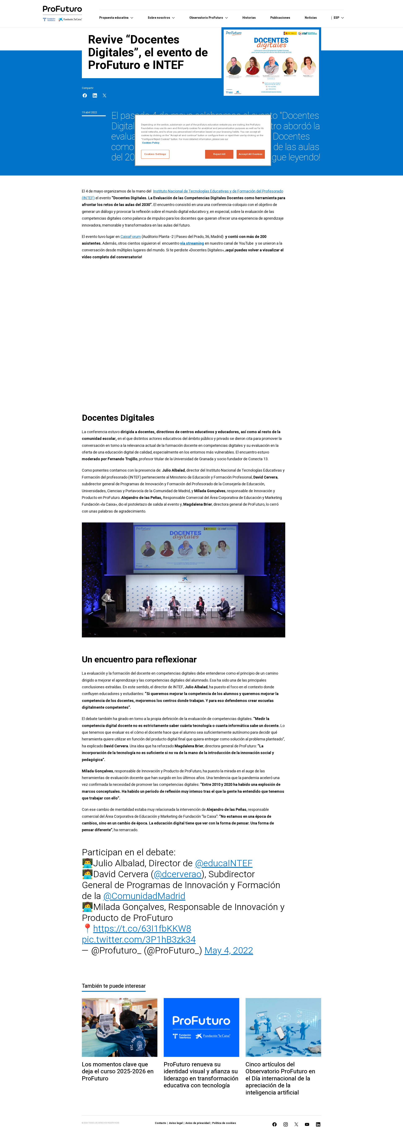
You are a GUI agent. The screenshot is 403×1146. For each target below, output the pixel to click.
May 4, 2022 (228, 950)
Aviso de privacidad (197, 1123)
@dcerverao (178, 874)
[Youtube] (307, 1124)
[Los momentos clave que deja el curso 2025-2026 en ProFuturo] (119, 1027)
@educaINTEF (224, 863)
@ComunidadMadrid (144, 896)
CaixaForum (130, 237)
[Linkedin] (95, 95)
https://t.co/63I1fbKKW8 (142, 928)
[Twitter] (104, 95)
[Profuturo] (62, 13)
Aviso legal (176, 1123)
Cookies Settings (155, 154)
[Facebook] (85, 95)
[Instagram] (286, 1124)
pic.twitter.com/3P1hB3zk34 (139, 939)
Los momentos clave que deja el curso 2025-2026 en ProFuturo (118, 1071)
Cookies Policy (150, 143)
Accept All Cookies (251, 154)
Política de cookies (224, 1123)
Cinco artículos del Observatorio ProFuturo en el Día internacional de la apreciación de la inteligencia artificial (280, 1078)
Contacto (160, 1123)
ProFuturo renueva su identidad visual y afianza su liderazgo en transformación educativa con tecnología (201, 1075)
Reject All (219, 154)
